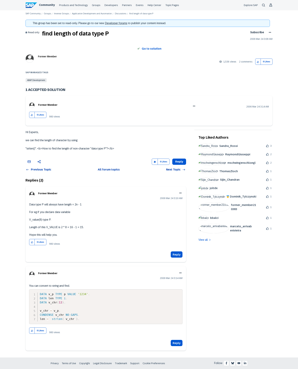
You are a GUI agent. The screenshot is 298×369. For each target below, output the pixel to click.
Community (47, 4)
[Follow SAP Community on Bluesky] (232, 363)
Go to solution (151, 48)
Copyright (84, 363)
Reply (177, 254)
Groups (96, 5)
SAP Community (33, 14)
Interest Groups (61, 14)
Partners (127, 5)
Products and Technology (73, 5)
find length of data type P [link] (141, 14)
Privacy (55, 363)
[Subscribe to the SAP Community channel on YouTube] (238, 363)
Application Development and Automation (92, 14)
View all (203, 239)
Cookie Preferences (154, 363)
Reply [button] (179, 161)
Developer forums (116, 23)
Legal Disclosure (102, 363)
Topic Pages (172, 5)
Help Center (154, 5)
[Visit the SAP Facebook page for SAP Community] (226, 363)
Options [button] (269, 32)
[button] (258, 62)
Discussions (120, 14)
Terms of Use (69, 363)
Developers (111, 5)
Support (135, 363)
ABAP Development (36, 80)
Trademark (121, 363)
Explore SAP (251, 5)
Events (139, 5)
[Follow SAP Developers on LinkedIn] (245, 363)
